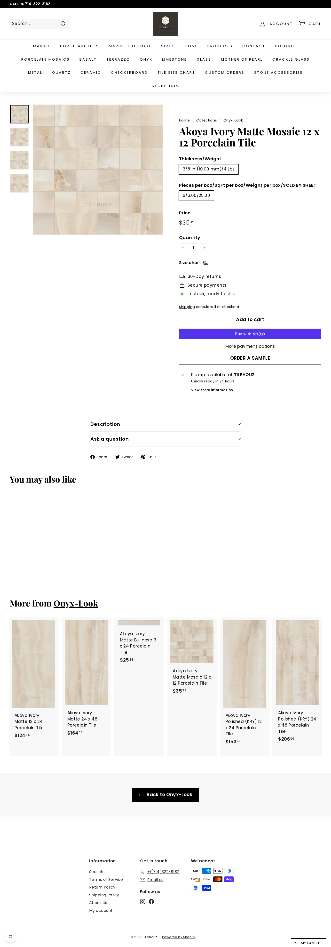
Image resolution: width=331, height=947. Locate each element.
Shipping (187, 306)
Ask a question (109, 439)
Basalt (88, 59)
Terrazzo (118, 59)
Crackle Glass (291, 59)
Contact (253, 46)
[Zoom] (98, 170)
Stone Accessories (278, 72)
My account (101, 910)
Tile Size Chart (176, 72)
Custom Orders (224, 72)
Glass (204, 59)
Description (105, 424)
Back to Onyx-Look (169, 794)
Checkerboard (129, 72)
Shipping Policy (104, 895)
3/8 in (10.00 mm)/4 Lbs (209, 169)
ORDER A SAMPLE (250, 358)
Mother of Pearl (242, 59)
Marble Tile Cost (130, 46)
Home (191, 46)
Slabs (168, 46)
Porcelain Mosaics (45, 59)
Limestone (174, 59)
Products (220, 46)
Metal (35, 72)
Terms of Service (106, 879)
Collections (206, 120)
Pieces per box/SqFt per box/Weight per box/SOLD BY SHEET (247, 185)
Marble (41, 46)
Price (184, 213)
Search (96, 871)
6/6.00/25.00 (196, 195)
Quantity (189, 238)
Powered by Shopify (179, 937)
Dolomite (286, 46)
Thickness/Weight (200, 159)
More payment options (250, 346)
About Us (98, 903)
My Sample (310, 942)
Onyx (146, 59)
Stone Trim (165, 85)
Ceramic (90, 72)
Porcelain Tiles (79, 46)
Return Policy (102, 887)
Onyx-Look (233, 120)
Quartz (61, 72)
